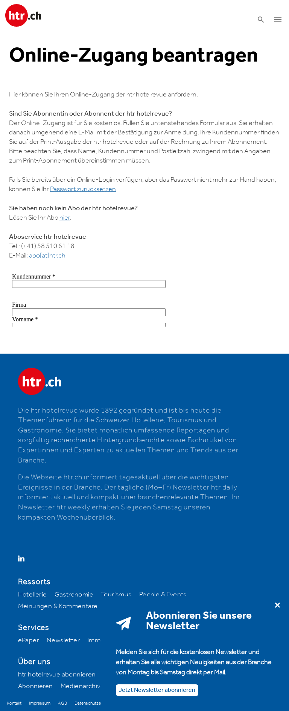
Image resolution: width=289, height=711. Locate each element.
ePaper (28, 640)
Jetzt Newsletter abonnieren (157, 690)
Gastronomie (74, 594)
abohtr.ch (48, 255)
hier (64, 217)
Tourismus (116, 594)
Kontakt (14, 703)
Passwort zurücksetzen (83, 189)
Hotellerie (32, 594)
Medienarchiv (80, 686)
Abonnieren (35, 686)
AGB (62, 703)
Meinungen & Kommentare (58, 606)
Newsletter (63, 640)
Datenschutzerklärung (95, 703)
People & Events (163, 594)
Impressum (39, 703)
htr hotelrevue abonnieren (57, 674)
